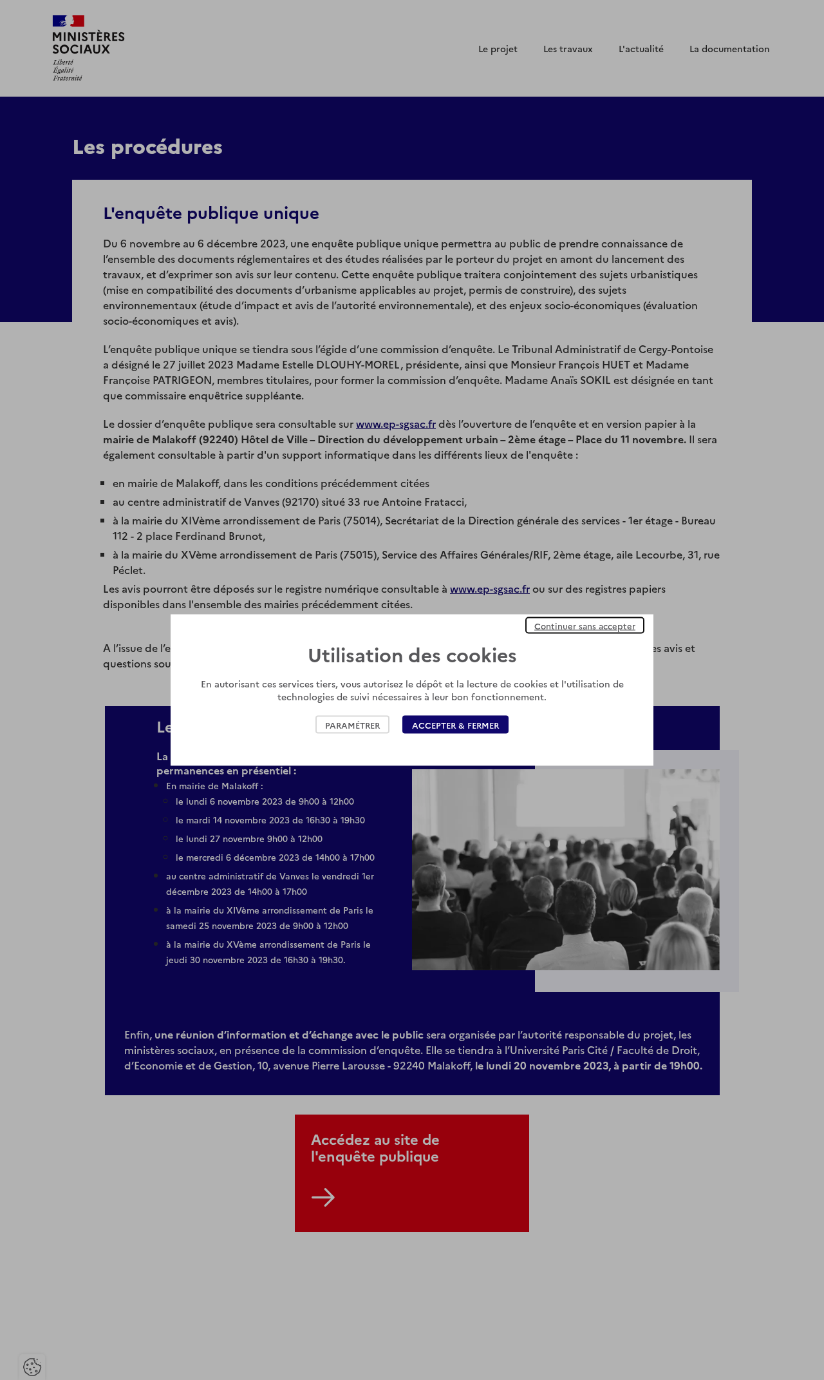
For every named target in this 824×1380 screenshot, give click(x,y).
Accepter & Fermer (455, 725)
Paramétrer (352, 725)
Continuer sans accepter (584, 625)
